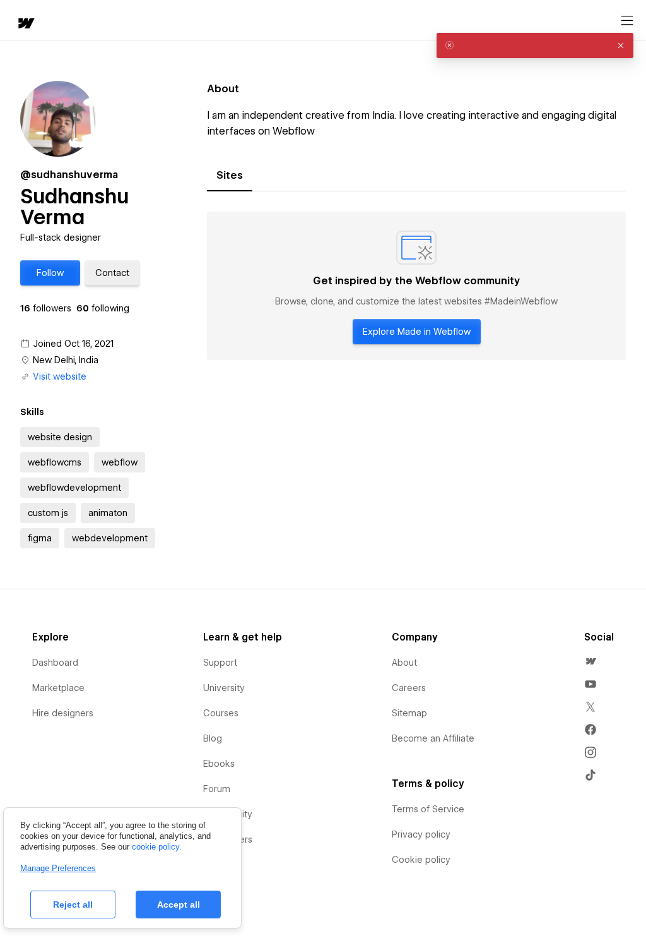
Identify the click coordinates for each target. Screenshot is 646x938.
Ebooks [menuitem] (219, 764)
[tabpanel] (416, 286)
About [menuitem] (404, 663)
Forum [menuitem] (216, 789)
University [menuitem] (224, 688)
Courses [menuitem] (220, 713)
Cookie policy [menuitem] (421, 860)
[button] (50, 273)
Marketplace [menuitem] (58, 688)
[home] (25, 24)
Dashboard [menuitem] (55, 663)
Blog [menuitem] (212, 738)
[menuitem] (590, 661)
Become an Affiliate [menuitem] (433, 738)
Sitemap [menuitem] (409, 713)
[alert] (535, 45)
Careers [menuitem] (409, 688)
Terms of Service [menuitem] (428, 809)
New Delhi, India (65, 360)
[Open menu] (627, 21)
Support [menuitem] (220, 663)
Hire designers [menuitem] (62, 713)
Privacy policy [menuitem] (421, 834)
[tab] (229, 175)
